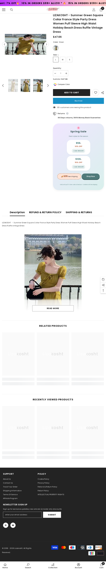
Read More (53, 308)
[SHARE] (101, 92)
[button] (4, 44)
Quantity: (57, 68)
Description (17, 212)
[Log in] (93, 9)
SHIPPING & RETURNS (79, 212)
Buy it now (78, 101)
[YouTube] (13, 525)
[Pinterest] (5, 525)
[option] (25, 44)
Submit (52, 514)
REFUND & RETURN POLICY (45, 212)
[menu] (3, 9)
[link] (18, 379)
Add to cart (71, 92)
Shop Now (91, 176)
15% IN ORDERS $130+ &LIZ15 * (56, 3)
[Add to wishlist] (95, 92)
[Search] (11, 9)
